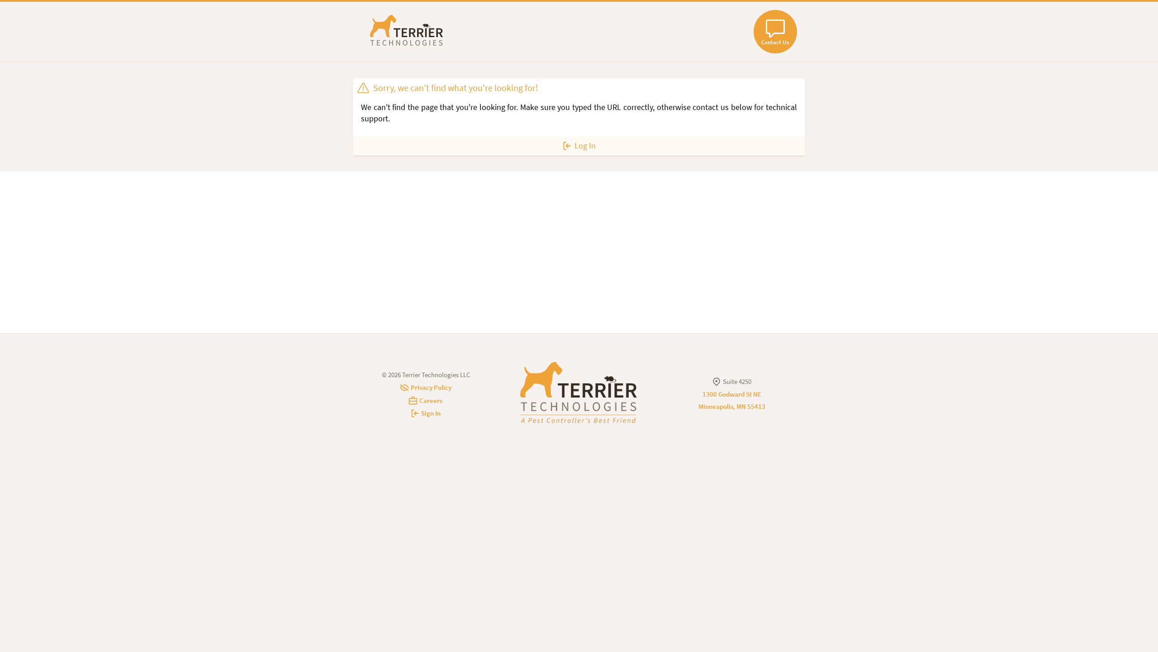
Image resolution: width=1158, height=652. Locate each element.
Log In (585, 145)
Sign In (431, 413)
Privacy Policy (431, 387)
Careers (430, 400)
